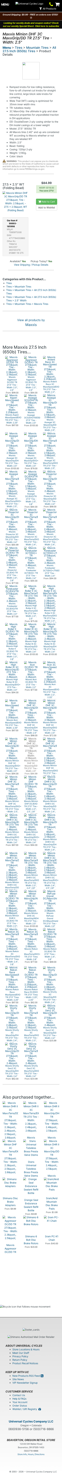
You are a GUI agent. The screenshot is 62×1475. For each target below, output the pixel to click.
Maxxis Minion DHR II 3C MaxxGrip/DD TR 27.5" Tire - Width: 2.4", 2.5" (51, 1186)
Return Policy (19, 1359)
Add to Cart (48, 201)
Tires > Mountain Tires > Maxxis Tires (27, 303)
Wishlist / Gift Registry (25, 1409)
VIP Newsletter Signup (25, 1382)
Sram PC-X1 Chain (51, 1238)
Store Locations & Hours (25, 1349)
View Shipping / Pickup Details (31, 264)
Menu (7, 47)
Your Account (19, 1402)
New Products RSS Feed (26, 1375)
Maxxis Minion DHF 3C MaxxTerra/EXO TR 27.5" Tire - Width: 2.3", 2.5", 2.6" (11, 1189)
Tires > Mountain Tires (18, 286)
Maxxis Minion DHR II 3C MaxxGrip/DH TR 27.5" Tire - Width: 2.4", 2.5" (51, 1148)
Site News (18, 1379)
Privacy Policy (20, 1356)
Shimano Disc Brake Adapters (10, 1202)
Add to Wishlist (46, 207)
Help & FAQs (19, 1398)
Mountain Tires (37, 47)
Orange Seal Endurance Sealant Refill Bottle (31, 1205)
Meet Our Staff (20, 1352)
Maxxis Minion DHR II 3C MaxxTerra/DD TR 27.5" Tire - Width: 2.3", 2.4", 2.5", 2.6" (11, 1156)
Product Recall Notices (25, 1363)
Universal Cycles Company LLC (31, 1421)
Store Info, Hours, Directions (31, 1454)
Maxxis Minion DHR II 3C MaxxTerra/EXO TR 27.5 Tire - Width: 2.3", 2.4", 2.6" (32, 1148)
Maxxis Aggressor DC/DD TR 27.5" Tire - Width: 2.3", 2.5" (10, 1254)
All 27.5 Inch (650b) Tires (29, 49)
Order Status (19, 1405)
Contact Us (18, 1395)
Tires (18, 47)
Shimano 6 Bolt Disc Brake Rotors (31, 1240)
